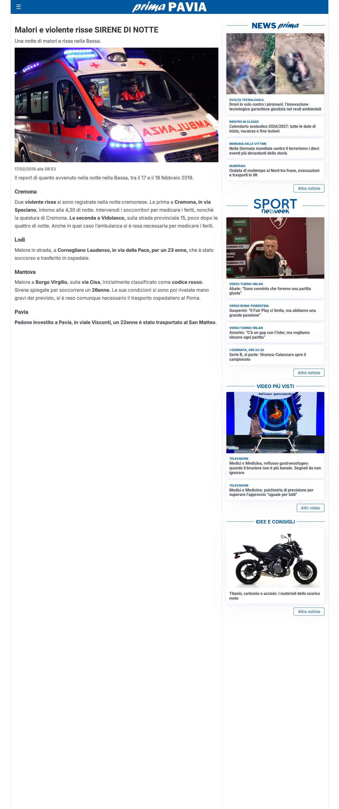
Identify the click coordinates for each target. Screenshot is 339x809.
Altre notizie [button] (309, 188)
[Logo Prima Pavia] (169, 7)
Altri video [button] (310, 507)
